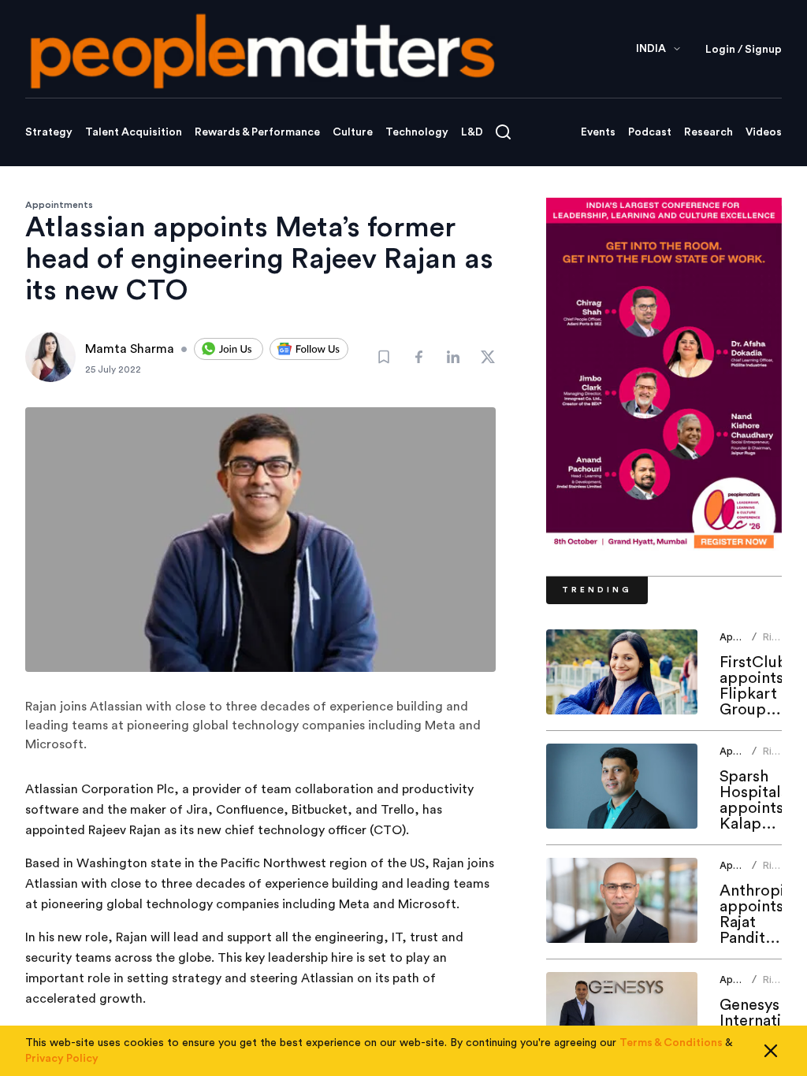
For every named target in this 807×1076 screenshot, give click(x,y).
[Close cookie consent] (771, 1051)
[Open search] (503, 131)
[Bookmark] (384, 357)
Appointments (59, 205)
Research (708, 132)
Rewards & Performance (257, 132)
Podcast (649, 132)
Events (598, 132)
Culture (353, 132)
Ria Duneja (779, 643)
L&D (472, 132)
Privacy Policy (62, 1058)
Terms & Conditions (671, 1042)
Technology (416, 132)
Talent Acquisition (133, 132)
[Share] (418, 357)
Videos (764, 132)
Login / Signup (743, 49)
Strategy (49, 132)
